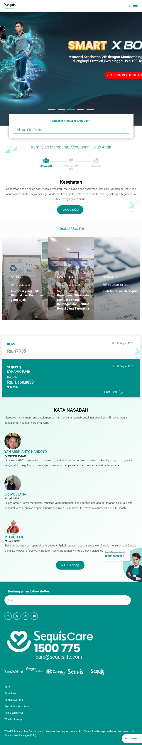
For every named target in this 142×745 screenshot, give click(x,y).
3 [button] (69, 111)
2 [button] (59, 111)
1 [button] (50, 111)
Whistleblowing (13, 719)
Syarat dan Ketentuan (17, 706)
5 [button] (88, 111)
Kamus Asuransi (13, 699)
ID (130, 6)
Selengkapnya (70, 565)
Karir (7, 686)
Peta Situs (10, 693)
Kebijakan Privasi (14, 712)
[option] (71, 69)
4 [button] (79, 111)
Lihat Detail (70, 209)
